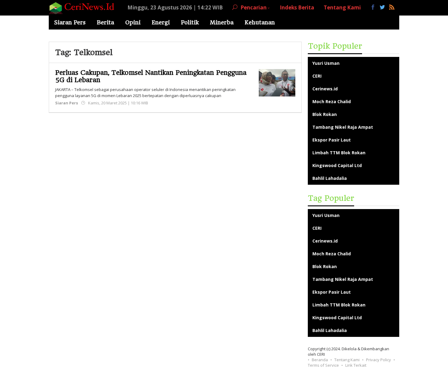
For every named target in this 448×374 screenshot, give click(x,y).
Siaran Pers (66, 103)
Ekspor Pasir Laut (331, 140)
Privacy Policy (378, 359)
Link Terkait (355, 365)
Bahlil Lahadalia (329, 178)
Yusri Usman (326, 63)
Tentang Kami (347, 359)
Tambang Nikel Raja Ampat (342, 127)
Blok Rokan (324, 114)
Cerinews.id (325, 89)
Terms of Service (323, 365)
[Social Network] (382, 7)
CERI (317, 76)
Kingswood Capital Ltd (337, 165)
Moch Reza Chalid (331, 101)
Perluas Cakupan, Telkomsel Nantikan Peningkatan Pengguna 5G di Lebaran (151, 76)
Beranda (320, 359)
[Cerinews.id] (83, 7)
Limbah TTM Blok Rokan (338, 153)
